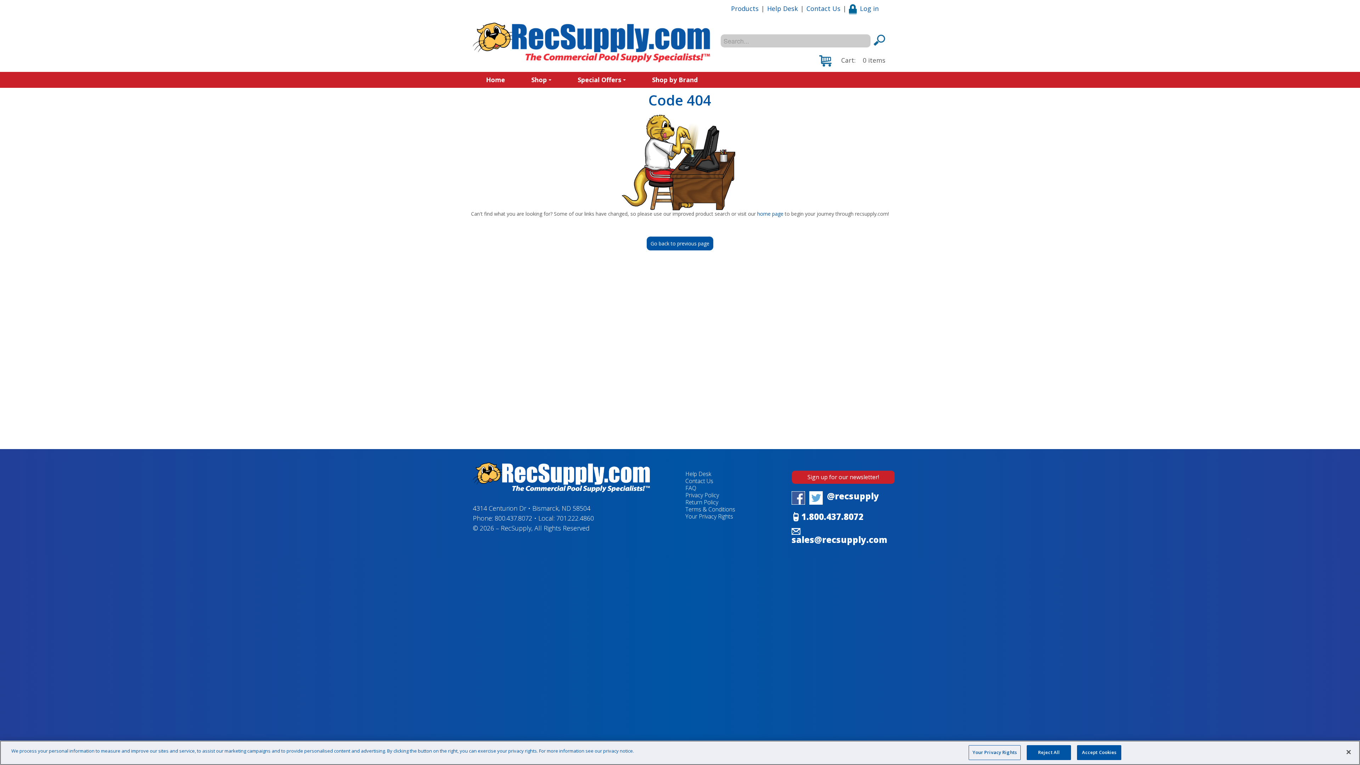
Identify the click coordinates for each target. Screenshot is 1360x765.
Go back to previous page (680, 243)
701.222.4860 (575, 518)
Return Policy (701, 502)
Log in (869, 8)
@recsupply (853, 496)
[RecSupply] (591, 42)
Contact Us (823, 8)
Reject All (1049, 752)
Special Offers (599, 79)
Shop (539, 79)
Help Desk (782, 8)
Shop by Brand (675, 79)
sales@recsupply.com (839, 539)
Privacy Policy (702, 495)
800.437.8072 (513, 518)
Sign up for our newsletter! (843, 477)
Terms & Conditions (710, 509)
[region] (680, 753)
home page (770, 213)
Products (745, 8)
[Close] (1348, 752)
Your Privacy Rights (995, 752)
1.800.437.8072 (832, 516)
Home (495, 79)
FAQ (690, 488)
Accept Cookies (1099, 752)
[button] (852, 60)
